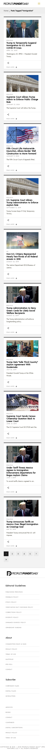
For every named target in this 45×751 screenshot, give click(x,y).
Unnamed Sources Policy (16, 622)
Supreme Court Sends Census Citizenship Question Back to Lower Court (20, 418)
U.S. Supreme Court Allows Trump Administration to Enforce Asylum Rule (22, 202)
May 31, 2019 (11, 529)
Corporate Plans (12, 686)
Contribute (10, 722)
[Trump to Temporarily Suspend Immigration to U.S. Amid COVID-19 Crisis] (22, 29)
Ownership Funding (13, 627)
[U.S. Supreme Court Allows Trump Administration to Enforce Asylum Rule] (22, 186)
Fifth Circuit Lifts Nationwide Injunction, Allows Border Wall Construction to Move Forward (21, 151)
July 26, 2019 (11, 369)
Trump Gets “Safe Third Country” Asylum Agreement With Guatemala (22, 364)
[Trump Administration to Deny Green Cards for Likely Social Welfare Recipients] (22, 294)
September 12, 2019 (13, 207)
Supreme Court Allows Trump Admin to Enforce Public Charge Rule (22, 99)
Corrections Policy (13, 612)
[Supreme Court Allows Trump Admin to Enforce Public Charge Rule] (22, 83)
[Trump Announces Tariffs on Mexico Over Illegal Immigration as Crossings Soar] (22, 508)
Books (8, 712)
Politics (9, 40)
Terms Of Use (11, 654)
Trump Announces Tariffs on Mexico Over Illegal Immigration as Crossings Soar (22, 524)
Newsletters (11, 696)
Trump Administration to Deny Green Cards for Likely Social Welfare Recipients (21, 310)
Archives (9, 707)
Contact (9, 669)
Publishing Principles (14, 592)
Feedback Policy (12, 597)
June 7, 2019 (11, 478)
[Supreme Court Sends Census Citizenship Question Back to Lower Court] (22, 402)
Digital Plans (11, 691)
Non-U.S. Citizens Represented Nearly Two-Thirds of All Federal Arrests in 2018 (22, 256)
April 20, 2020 (11, 50)
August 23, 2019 (12, 262)
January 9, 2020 (12, 156)
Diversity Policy (12, 617)
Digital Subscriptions (14, 727)
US (7, 251)
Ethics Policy (11, 602)
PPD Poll (9, 664)
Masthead (9, 659)
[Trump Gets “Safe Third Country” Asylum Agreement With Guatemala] (22, 348)
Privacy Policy (11, 649)
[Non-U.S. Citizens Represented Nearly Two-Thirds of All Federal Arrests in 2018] (22, 240)
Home (6, 10)
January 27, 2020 (13, 104)
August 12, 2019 (12, 315)
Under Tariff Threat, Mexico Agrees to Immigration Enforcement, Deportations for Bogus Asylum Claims (21, 471)
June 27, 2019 (11, 424)
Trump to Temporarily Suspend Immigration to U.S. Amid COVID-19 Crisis (21, 45)
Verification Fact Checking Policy (19, 607)
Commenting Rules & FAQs (16, 644)
